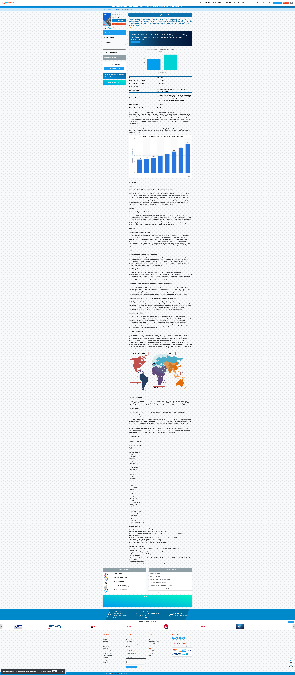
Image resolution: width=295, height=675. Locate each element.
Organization (137, 344)
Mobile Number (159, 336)
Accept (54, 671)
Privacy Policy (153, 359)
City (156, 344)
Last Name (158, 330)
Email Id (135, 336)
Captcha (135, 350)
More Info (60, 671)
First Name (136, 330)
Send (137, 362)
